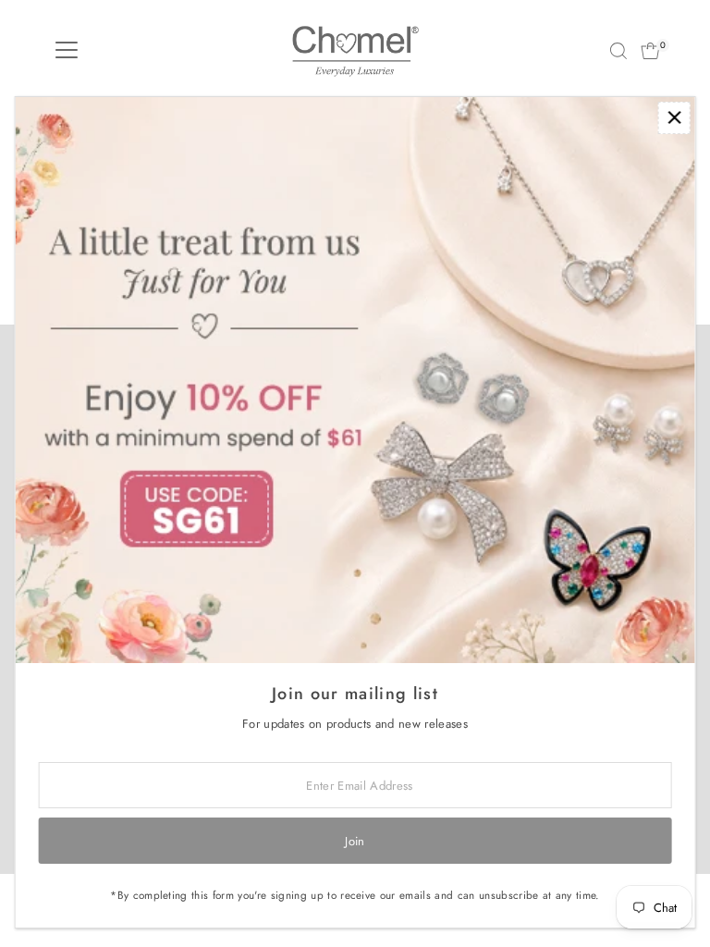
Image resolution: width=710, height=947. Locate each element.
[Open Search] (618, 51)
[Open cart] (650, 51)
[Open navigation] (66, 51)
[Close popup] (674, 118)
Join (354, 841)
